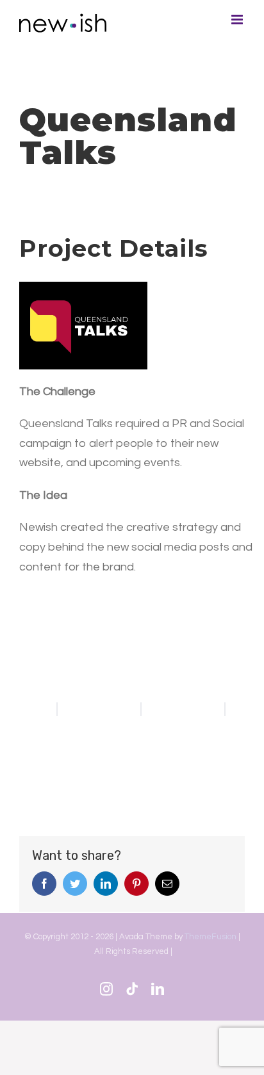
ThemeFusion (210, 936)
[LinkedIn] (106, 883)
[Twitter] (75, 883)
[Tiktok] (132, 989)
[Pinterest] (136, 883)
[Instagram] (106, 989)
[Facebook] (44, 883)
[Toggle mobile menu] (238, 19)
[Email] (167, 883)
